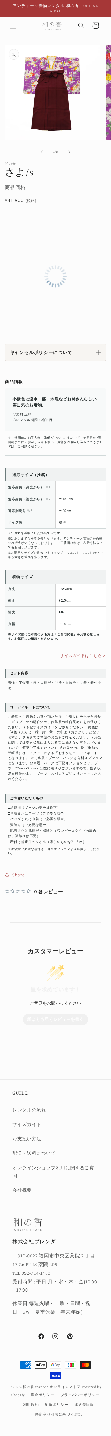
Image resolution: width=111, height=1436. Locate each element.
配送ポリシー (56, 1405)
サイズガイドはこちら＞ (83, 655)
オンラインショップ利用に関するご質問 (53, 1171)
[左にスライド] (41, 152)
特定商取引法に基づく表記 (58, 1414)
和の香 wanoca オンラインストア (52, 1387)
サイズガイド (26, 1124)
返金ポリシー (42, 1395)
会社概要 (22, 1190)
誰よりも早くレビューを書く (55, 1019)
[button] (13, 25)
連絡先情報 (84, 1405)
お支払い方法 (26, 1138)
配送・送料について (34, 1153)
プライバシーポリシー (80, 1395)
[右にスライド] (69, 152)
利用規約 (31, 1405)
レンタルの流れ (29, 1109)
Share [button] (18, 874)
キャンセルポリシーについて (41, 352)
